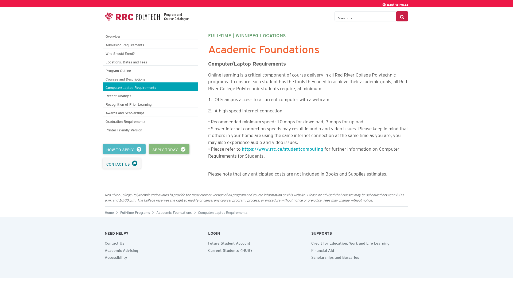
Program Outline (118, 70)
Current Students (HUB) (230, 249)
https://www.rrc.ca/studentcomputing (282, 148)
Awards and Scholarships (125, 112)
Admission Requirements (125, 44)
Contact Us (114, 242)
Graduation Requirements (125, 121)
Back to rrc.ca (397, 4)
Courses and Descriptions (125, 78)
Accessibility (116, 256)
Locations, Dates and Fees (126, 61)
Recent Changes (118, 95)
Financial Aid (322, 249)
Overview (113, 36)
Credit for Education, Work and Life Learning (350, 242)
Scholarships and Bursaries (335, 256)
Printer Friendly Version (124, 129)
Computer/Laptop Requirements (131, 87)
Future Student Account (229, 242)
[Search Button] (402, 16)
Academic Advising (121, 249)
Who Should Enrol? (120, 53)
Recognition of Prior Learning (128, 103)
